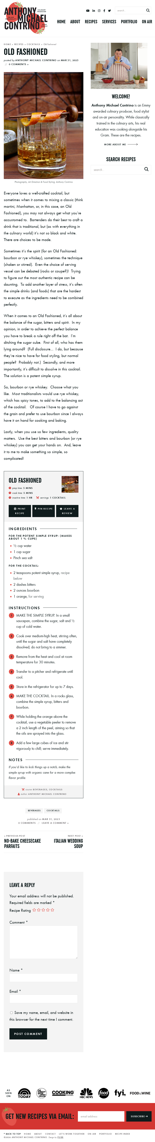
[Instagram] (99, 11)
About (75, 21)
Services (109, 21)
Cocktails (33, 44)
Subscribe (138, 1116)
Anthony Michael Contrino (35, 60)
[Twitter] (109, 11)
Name (16, 970)
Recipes (91, 21)
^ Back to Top (12, 1134)
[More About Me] (121, 66)
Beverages (34, 810)
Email (15, 991)
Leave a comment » (55, 823)
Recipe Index (122, 1134)
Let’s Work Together (71, 1134)
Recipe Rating (20, 910)
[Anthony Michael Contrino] (26, 18)
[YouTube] (87, 11)
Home (61, 21)
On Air (147, 21)
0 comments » (19, 64)
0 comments (27, 823)
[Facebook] (104, 11)
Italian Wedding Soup (68, 843)
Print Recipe (20, 511)
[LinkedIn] (93, 11)
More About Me (115, 144)
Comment (18, 922)
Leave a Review (68, 511)
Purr (60, 1137)
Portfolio (129, 21)
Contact (50, 1134)
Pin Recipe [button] (45, 508)
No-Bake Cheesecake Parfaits (22, 843)
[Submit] (148, 10)
